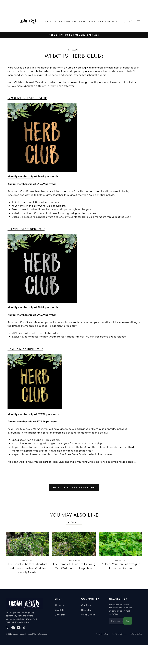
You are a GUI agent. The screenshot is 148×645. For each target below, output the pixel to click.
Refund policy (136, 634)
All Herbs (59, 605)
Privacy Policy (102, 634)
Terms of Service (119, 634)
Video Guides (88, 614)
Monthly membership (21, 176)
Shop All (49, 21)
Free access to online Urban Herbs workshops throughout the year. (52, 209)
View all (74, 522)
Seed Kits (59, 610)
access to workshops (64, 71)
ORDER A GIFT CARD (87, 21)
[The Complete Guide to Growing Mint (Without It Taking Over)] (74, 544)
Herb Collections (67, 21)
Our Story (86, 605)
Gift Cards (60, 614)
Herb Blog (86, 610)
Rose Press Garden (76, 454)
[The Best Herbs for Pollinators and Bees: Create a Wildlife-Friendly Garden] (27, 544)
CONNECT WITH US (106, 21)
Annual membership (20, 184)
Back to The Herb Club (76, 487)
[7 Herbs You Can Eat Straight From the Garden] (120, 544)
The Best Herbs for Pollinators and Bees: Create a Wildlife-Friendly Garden (27, 568)
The (62, 454)
